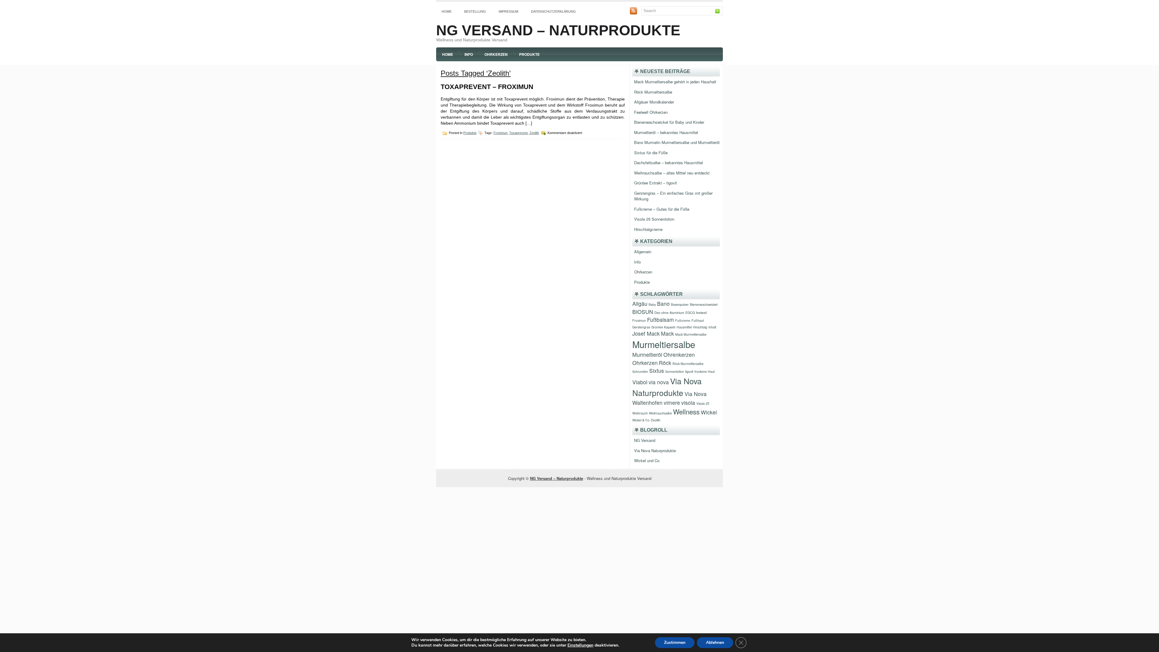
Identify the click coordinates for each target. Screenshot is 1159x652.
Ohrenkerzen (679, 354)
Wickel (709, 412)
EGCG (690, 312)
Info (469, 54)
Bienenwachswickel (703, 304)
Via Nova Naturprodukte (655, 450)
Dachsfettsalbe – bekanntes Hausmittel (668, 162)
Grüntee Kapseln (663, 327)
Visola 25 (702, 403)
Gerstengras (641, 327)
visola (688, 402)
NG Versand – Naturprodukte (558, 30)
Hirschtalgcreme (648, 229)
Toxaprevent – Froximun (487, 87)
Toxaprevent (518, 133)
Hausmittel (684, 327)
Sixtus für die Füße (651, 152)
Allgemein (642, 251)
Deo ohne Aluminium (669, 312)
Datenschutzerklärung (553, 11)
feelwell (701, 312)
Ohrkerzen (496, 54)
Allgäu (639, 303)
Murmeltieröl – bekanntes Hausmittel (666, 132)
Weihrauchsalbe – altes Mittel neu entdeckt (672, 173)
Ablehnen (715, 642)
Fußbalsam (660, 319)
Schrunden (640, 371)
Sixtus (656, 370)
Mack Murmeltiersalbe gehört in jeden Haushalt (675, 82)
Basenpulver (680, 304)
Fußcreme (682, 320)
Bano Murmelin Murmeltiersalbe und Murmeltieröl (677, 142)
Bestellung (475, 11)
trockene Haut (704, 371)
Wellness (686, 411)
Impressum (508, 11)
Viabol (639, 382)
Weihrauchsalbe (660, 413)
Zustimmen (674, 642)
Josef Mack (646, 333)
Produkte (529, 54)
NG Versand (644, 440)
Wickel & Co (641, 420)
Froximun (500, 133)
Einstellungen (580, 645)
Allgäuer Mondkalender (654, 102)
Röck (665, 362)
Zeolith (534, 133)
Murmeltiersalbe (663, 344)
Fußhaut (697, 320)
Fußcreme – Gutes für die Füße (661, 209)
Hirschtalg (700, 327)
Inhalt (712, 327)
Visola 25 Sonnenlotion (654, 219)
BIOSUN (642, 311)
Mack (667, 333)
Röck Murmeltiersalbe (653, 92)
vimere (672, 402)
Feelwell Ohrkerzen (651, 112)
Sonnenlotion (674, 371)
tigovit (689, 371)
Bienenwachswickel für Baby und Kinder (669, 122)
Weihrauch (640, 413)
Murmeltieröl (647, 354)
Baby (652, 304)
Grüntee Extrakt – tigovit (655, 183)
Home (447, 11)
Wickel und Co (646, 460)
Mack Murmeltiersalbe (691, 334)
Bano (663, 303)
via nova (659, 382)
